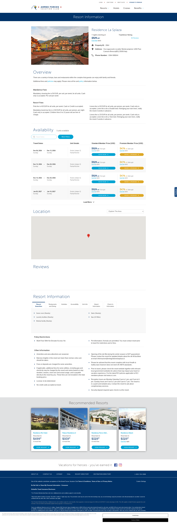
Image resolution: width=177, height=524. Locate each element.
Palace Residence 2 (69, 433)
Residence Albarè (127, 433)
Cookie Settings (135, 515)
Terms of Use (96, 481)
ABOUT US (34, 474)
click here (56, 510)
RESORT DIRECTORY (82, 474)
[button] (34, 45)
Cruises (126, 8)
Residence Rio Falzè (40, 433)
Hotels (116, 8)
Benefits (138, 8)
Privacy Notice (107, 481)
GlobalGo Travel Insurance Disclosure (43, 489)
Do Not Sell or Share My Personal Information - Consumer (49, 485)
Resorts (103, 8)
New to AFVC (121, 2)
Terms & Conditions (84, 481)
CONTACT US (47, 474)
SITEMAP (59, 474)
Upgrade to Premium (135, 2)
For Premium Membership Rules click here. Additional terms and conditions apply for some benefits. (56, 493)
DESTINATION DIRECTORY (102, 474)
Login (100, 2)
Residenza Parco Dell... (100, 433)
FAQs (68, 474)
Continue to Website (135, 520)
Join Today (110, 2)
